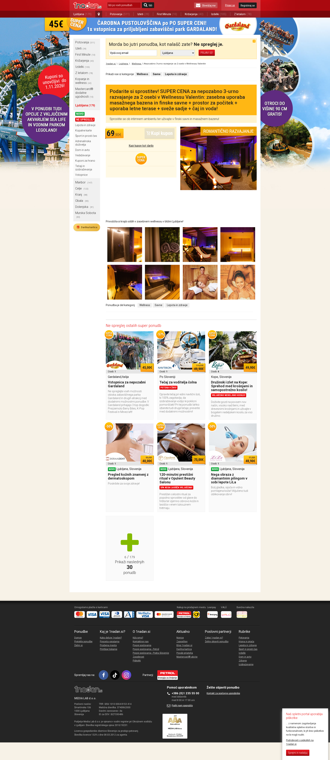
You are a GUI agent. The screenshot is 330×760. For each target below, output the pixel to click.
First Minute (167, 14)
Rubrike (244, 632)
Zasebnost (138, 656)
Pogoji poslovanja (142, 645)
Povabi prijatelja (184, 653)
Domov (78, 637)
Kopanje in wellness (83, 81)
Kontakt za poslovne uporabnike (223, 693)
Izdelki (218, 14)
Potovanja (120, 14)
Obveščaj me (209, 5)
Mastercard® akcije (186, 656)
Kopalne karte (83, 130)
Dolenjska (84, 207)
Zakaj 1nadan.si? (214, 637)
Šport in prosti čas (86, 135)
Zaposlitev (182, 641)
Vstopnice (81, 174)
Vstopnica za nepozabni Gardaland (127, 384)
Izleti (143, 14)
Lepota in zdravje (85, 125)
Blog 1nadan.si (184, 645)
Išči (150, 5)
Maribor (83, 182)
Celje (81, 188)
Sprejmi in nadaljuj (297, 752)
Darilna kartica (86, 227)
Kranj (81, 194)
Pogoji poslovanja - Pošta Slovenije (151, 653)
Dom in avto (82, 150)
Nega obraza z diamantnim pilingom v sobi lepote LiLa (229, 478)
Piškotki (137, 660)
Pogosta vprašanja (109, 641)
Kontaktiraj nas (141, 641)
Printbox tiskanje (108, 649)
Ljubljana (82, 14)
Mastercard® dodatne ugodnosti (84, 92)
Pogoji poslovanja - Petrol (146, 649)
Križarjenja (194, 14)
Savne (158, 305)
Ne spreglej (85, 119)
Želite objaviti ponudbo (216, 641)
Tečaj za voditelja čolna (178, 382)
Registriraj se (248, 5)
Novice (180, 637)
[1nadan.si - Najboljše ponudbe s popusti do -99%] (87, 5)
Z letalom (243, 14)
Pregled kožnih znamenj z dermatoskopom (128, 476)
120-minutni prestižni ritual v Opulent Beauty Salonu (177, 478)
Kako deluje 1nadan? (111, 637)
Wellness (144, 305)
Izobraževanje (246, 664)
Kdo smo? (138, 637)
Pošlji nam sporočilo (182, 705)
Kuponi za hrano (85, 160)
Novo (80, 113)
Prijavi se (230, 5)
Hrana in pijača (246, 641)
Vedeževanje (82, 155)
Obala (82, 201)
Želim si (78, 645)
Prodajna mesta (108, 645)
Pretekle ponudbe (83, 641)
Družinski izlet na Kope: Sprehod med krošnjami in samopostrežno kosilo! (232, 386)
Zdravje (243, 660)
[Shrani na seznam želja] (149, 336)
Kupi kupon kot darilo (141, 145)
